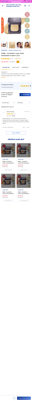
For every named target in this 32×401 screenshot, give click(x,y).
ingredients (25, 67)
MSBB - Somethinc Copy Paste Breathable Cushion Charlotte (24, 162)
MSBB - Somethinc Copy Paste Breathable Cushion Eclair (8, 193)
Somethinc (4, 50)
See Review (18, 58)
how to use (15, 67)
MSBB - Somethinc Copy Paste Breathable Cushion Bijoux (24, 193)
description (6, 67)
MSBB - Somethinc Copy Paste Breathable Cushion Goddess (8, 162)
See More (3, 77)
